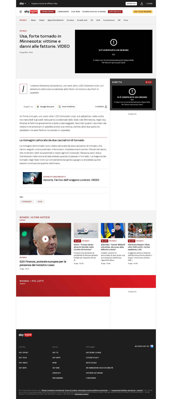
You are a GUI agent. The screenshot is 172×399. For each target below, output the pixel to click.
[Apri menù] (21, 11)
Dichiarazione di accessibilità (99, 368)
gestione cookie (93, 353)
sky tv (55, 353)
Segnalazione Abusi (82, 394)
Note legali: (90, 347)
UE (92, 20)
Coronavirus (109, 20)
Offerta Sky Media (94, 373)
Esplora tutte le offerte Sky (45, 4)
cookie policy (92, 358)
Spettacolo (115, 12)
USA (98, 20)
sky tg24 (23, 358)
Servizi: (55, 347)
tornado (27, 202)
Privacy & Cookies (71, 390)
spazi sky (56, 373)
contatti (140, 390)
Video (41, 20)
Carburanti (63, 12)
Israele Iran (82, 20)
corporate (91, 378)
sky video (23, 363)
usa (40, 202)
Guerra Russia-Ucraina (94, 12)
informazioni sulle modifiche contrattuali (93, 390)
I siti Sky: (22, 347)
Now (54, 363)
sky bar (55, 368)
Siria (126, 20)
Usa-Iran (75, 12)
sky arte (23, 368)
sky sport (23, 353)
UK (119, 20)
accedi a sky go (142, 346)
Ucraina (70, 20)
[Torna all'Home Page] (31, 11)
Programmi (57, 378)
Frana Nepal (48, 12)
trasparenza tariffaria (119, 390)
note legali (91, 363)
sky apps (56, 358)
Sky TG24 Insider (142, 12)
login (149, 4)
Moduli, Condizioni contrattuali (53, 390)
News (33, 20)
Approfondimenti (56, 20)
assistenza (131, 390)
